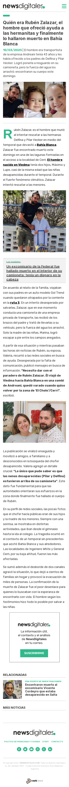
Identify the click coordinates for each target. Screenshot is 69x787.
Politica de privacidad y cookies (22, 741)
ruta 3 (15, 303)
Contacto (57, 741)
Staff (45, 741)
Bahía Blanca (46, 145)
